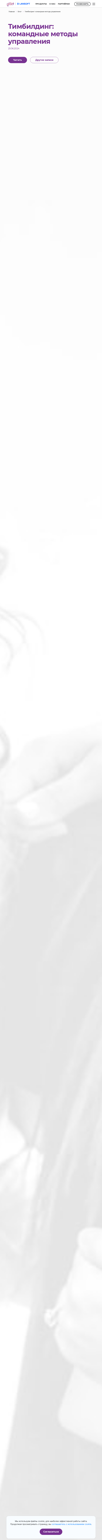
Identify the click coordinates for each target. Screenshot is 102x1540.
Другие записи (44, 60)
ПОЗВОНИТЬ (82, 4)
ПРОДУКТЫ (41, 4)
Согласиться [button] (51, 1531)
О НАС (52, 4)
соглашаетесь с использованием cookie (71, 1524)
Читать (17, 60)
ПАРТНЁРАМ (64, 4)
